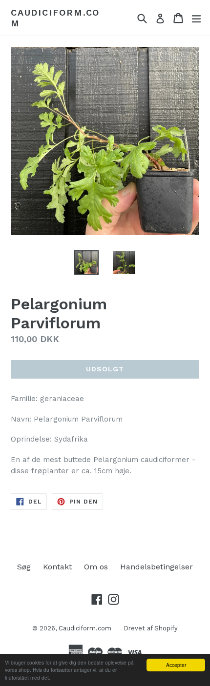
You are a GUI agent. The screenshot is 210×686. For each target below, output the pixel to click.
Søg (24, 566)
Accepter (176, 664)
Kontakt (57, 566)
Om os (96, 566)
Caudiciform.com (55, 17)
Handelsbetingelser (156, 566)
